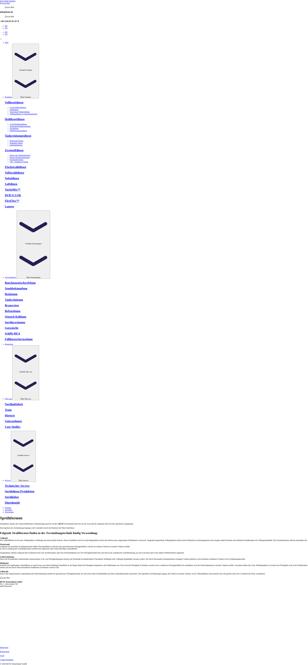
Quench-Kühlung (15, 316)
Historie (10, 415)
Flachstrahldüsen (6, 620)
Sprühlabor (12, 497)
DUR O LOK (13, 195)
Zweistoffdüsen (14, 150)
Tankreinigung (14, 299)
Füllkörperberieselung (19, 339)
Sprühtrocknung (15, 322)
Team (8, 409)
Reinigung (11, 294)
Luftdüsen (11, 183)
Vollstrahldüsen (14, 172)
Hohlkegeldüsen (15, 119)
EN (6, 28)
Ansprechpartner (6, 605)
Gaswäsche (11, 327)
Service (3, 601)
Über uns (3, 599)
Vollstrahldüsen (6, 622)
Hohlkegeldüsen (6, 618)
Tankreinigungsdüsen (18, 135)
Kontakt (3, 610)
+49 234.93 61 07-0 (7, 588)
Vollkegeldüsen (6, 616)
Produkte (3, 595)
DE (6, 26)
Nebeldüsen (12, 178)
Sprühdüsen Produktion (19, 491)
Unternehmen (13, 421)
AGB (2, 656)
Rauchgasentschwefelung (20, 282)
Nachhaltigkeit (14, 404)
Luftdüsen (4, 631)
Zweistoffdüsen (6, 626)
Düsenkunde (12, 502)
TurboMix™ (12, 189)
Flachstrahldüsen (15, 167)
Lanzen (9, 206)
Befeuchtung (12, 311)
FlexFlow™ (12, 200)
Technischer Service (17, 485)
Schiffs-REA (12, 333)
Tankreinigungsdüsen (8, 628)
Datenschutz (4, 652)
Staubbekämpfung (16, 288)
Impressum (4, 647)
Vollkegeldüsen (14, 102)
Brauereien (12, 305)
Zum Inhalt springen (7, 1)
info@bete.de (5, 591)
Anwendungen (5, 597)
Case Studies (12, 426)
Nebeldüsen (4, 637)
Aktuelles (3, 612)
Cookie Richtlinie (6, 660)
